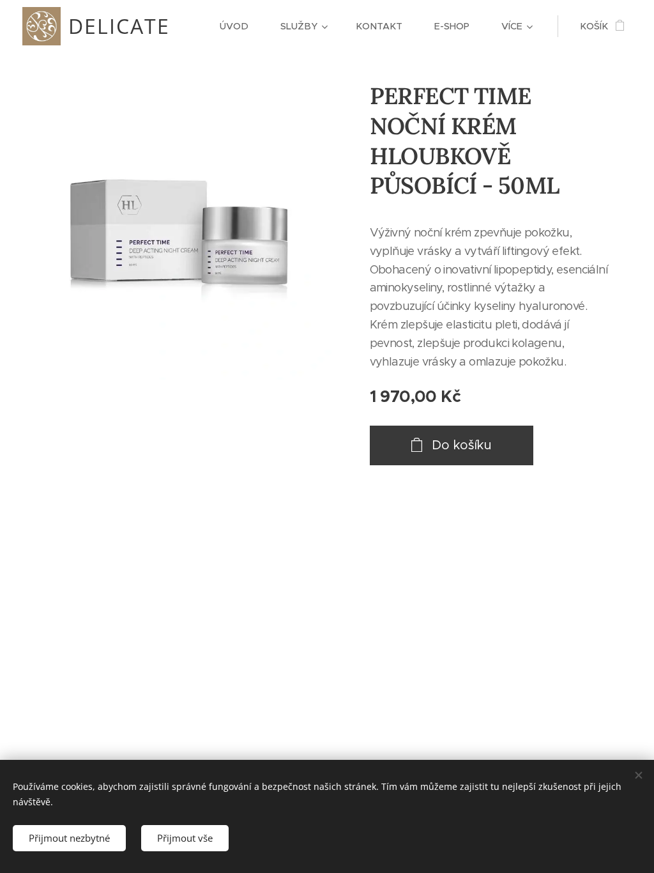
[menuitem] (240, 26)
